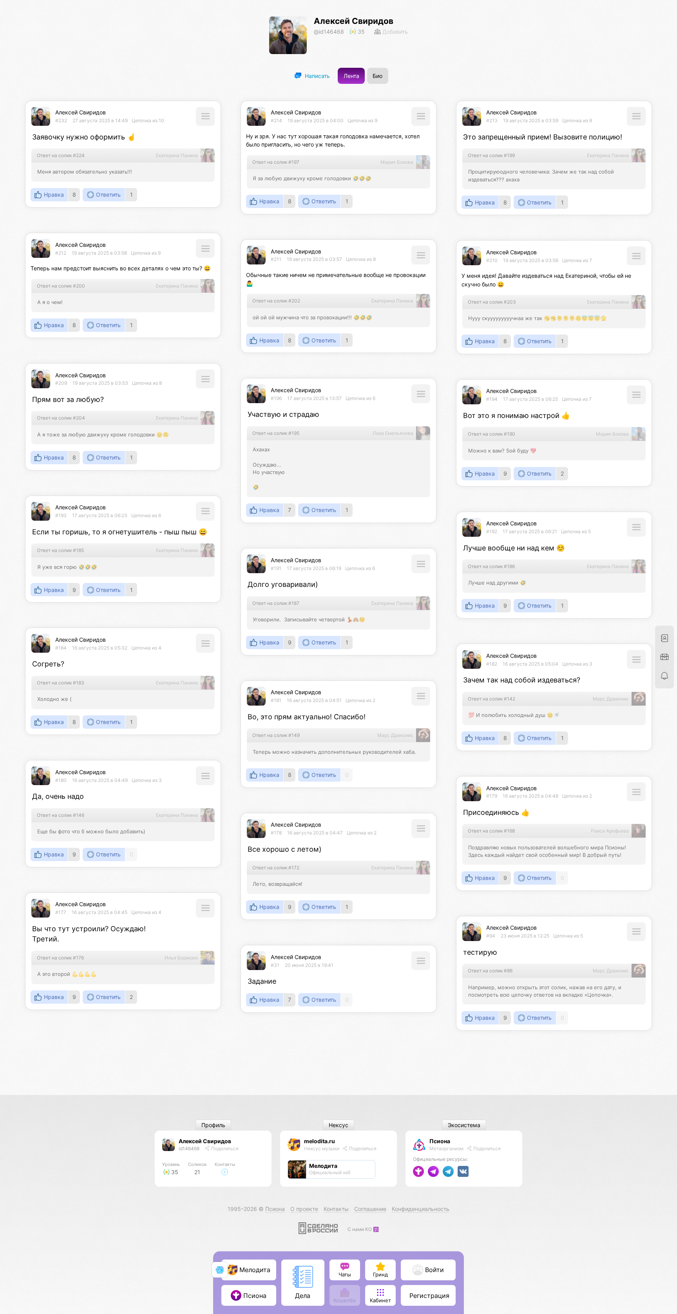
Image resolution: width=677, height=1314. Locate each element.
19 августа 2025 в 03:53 (100, 383)
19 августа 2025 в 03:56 (530, 260)
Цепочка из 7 (577, 260)
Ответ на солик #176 (60, 958)
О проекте (304, 1208)
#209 (61, 383)
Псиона (439, 1141)
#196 (276, 398)
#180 (61, 780)
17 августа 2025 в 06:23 (99, 515)
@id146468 (329, 31)
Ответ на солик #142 (491, 699)
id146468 (189, 1148)
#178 (276, 833)
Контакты (336, 1208)
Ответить (108, 195)
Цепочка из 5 (576, 531)
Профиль (213, 1125)
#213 (492, 120)
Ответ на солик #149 (276, 735)
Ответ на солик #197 (275, 162)
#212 (60, 253)
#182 (491, 664)
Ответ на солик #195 (275, 433)
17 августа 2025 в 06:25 (530, 399)
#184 (61, 648)
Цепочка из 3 (577, 664)
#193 (61, 515)
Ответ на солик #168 (491, 831)
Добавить (394, 31)
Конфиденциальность (420, 1208)
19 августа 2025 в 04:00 (316, 120)
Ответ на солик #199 (491, 155)
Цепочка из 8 (577, 120)
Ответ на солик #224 (61, 155)
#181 (276, 700)
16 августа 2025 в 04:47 (315, 833)
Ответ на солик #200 (61, 286)
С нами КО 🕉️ (363, 1229)
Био (377, 75)
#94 (490, 936)
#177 (60, 912)
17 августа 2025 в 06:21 (530, 531)
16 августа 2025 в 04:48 (530, 796)
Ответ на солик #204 (61, 418)
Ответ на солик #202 (276, 301)
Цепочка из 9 (362, 120)
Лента (351, 75)
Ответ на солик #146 (60, 815)
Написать (316, 75)
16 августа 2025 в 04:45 (99, 912)
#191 (276, 568)
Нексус (338, 1125)
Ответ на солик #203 (492, 302)
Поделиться (224, 1148)
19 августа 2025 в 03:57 (314, 259)
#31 (275, 965)
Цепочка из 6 (360, 398)
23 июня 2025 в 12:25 (525, 936)
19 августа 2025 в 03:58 (99, 253)
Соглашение (370, 1208)
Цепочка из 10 (148, 120)
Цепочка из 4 (146, 648)
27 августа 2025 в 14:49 (100, 120)
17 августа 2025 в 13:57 (314, 398)
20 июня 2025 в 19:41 (309, 965)
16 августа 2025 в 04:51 (314, 700)
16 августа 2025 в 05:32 (99, 648)
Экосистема (464, 1125)
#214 (276, 120)
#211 (276, 259)
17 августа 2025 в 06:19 (314, 568)
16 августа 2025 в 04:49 (100, 780)
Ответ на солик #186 (491, 566)
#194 (492, 399)
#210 (492, 260)
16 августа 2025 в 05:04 (530, 664)
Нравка (54, 195)
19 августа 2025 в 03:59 (530, 120)
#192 (491, 531)
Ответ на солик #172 (275, 868)
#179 (491, 796)
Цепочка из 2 (360, 700)
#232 (61, 120)
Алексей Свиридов (353, 21)
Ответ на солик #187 (275, 603)
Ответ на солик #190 (491, 434)
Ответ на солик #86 (490, 971)
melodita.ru (319, 1141)
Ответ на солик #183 (60, 683)
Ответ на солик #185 (60, 550)
